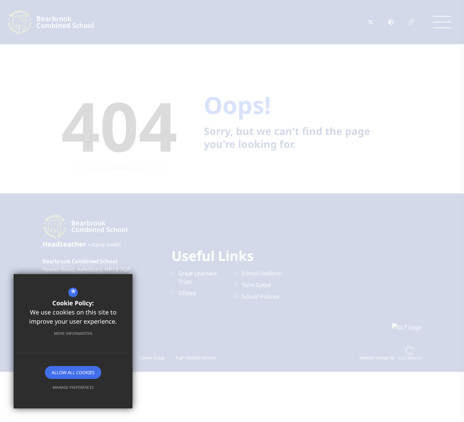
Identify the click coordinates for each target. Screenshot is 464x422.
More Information (73, 333)
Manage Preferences (73, 387)
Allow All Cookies (73, 372)
